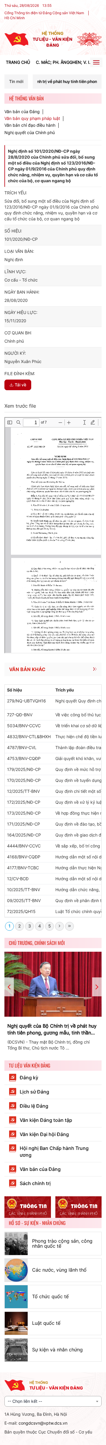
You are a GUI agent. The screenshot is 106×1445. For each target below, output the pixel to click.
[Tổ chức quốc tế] (16, 1296)
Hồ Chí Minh (14, 18)
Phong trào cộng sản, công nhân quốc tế (62, 1243)
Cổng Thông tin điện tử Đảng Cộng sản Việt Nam (44, 13)
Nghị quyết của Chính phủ (29, 132)
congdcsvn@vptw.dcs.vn (43, 1423)
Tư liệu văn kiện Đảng (29, 1065)
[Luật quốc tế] (16, 1323)
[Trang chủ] (16, 38)
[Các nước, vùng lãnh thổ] (16, 1270)
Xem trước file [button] (20, 406)
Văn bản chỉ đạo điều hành (29, 125)
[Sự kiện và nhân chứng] (16, 1349)
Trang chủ (18, 62)
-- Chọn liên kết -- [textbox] (25, 1401)
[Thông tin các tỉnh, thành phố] (27, 1207)
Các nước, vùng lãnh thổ (59, 1270)
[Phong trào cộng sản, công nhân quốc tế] (16, 1243)
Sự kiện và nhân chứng (57, 1350)
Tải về (20, 384)
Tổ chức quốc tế (50, 1296)
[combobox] (53, 1401)
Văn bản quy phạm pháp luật (32, 118)
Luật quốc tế (46, 1323)
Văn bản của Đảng (22, 111)
